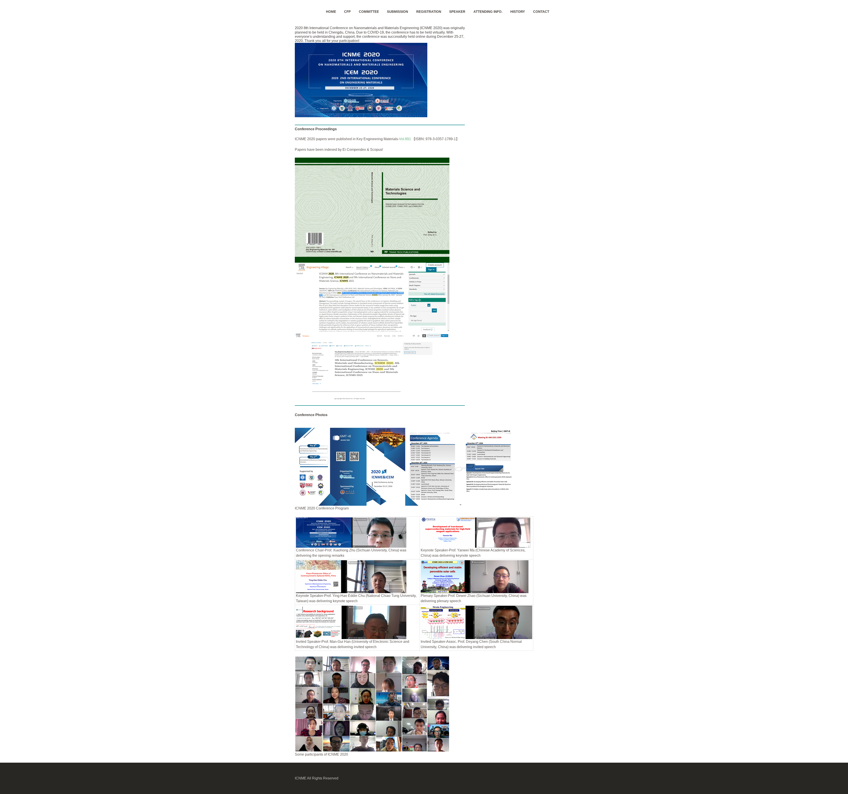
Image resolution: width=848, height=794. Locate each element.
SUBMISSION (397, 11)
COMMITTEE (369, 11)
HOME (331, 11)
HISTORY (517, 11)
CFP (347, 11)
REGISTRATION (428, 11)
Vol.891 (405, 139)
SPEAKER (457, 11)
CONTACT (541, 11)
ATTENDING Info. (487, 11)
